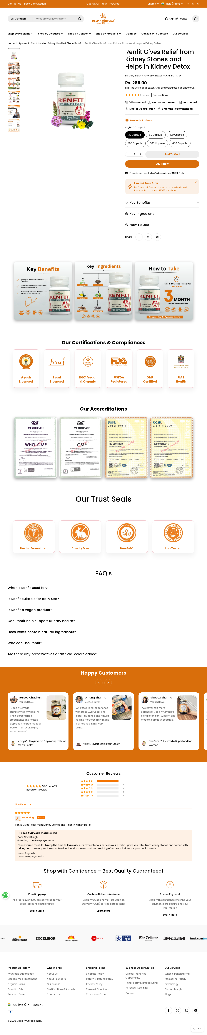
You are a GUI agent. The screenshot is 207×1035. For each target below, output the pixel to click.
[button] (132, 95)
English (152, 4)
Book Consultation (35, 3)
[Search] (80, 19)
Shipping (160, 87)
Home (11, 43)
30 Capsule (135, 135)
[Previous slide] (99, 682)
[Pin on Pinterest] (157, 237)
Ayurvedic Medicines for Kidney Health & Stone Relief (49, 43)
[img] (22, 813)
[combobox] (46, 18)
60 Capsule (155, 135)
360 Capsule (157, 143)
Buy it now (162, 164)
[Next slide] (108, 682)
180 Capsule (135, 143)
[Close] (196, 182)
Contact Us (14, 3)
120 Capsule (177, 135)
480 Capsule (179, 143)
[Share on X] (148, 237)
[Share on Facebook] (139, 237)
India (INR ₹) (173, 3)
